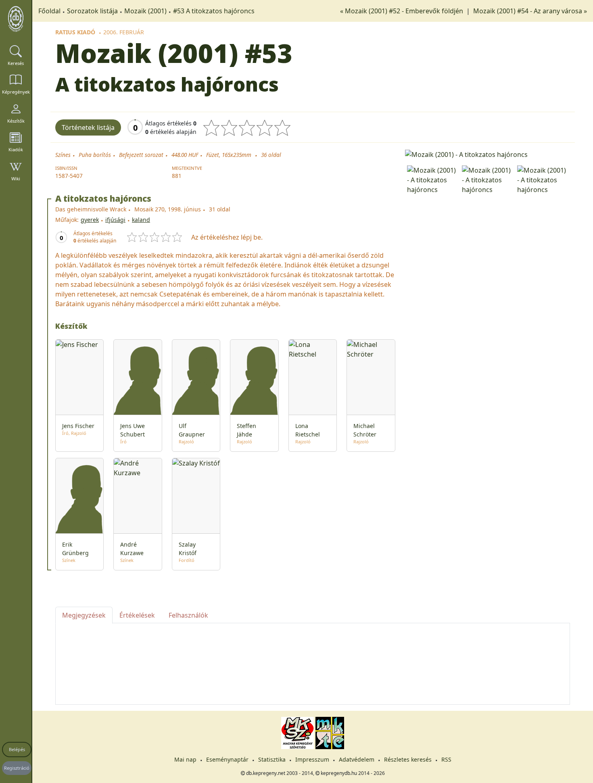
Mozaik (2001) (145, 10)
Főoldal (49, 10)
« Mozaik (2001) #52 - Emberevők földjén (402, 10)
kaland (141, 219)
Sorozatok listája (92, 10)
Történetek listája (88, 127)
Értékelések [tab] (137, 615)
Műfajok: (67, 219)
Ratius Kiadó (75, 32)
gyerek (90, 219)
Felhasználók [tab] (188, 615)
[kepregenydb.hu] (15, 19)
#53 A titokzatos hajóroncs (214, 10)
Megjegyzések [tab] (84, 615)
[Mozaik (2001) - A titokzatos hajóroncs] (487, 153)
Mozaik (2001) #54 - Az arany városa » (530, 10)
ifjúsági (115, 219)
